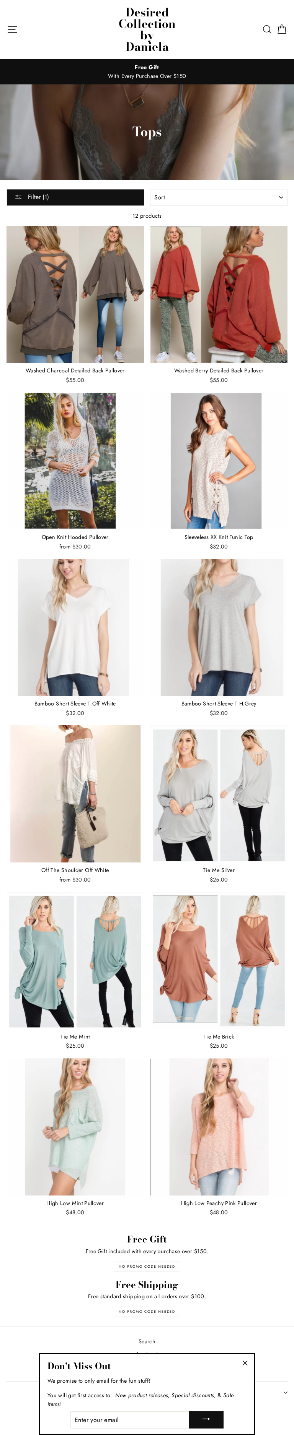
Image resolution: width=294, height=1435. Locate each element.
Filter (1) (37, 197)
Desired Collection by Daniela (147, 29)
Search (147, 1341)
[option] (147, 72)
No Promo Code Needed (147, 1266)
